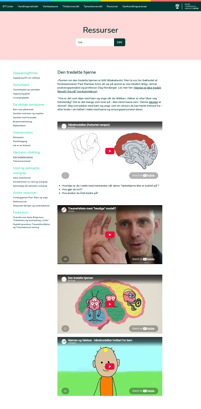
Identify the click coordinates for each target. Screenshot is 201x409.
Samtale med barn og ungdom (28, 113)
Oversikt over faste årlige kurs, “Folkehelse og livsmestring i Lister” (31, 219)
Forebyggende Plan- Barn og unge (30, 197)
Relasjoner (18, 137)
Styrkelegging (20, 141)
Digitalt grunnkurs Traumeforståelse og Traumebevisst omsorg (31, 226)
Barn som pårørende (23, 109)
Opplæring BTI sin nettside (26, 77)
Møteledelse (19, 125)
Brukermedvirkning (22, 121)
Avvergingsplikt (21, 97)
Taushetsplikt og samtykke (26, 89)
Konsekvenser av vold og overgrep (30, 181)
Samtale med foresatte (24, 117)
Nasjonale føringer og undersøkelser (31, 205)
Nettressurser (20, 201)
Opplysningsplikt (21, 93)
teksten (153, 102)
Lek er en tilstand (21, 145)
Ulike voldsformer (22, 177)
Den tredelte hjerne (23, 157)
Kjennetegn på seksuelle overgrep (30, 185)
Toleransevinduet (21, 161)
